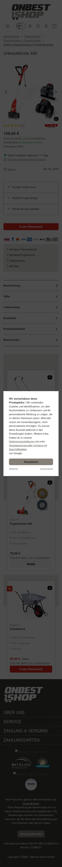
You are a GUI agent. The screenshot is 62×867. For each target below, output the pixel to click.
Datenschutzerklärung (21, 441)
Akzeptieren (31, 462)
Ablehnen (13, 468)
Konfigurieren (46, 468)
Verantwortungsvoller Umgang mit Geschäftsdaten (28, 447)
